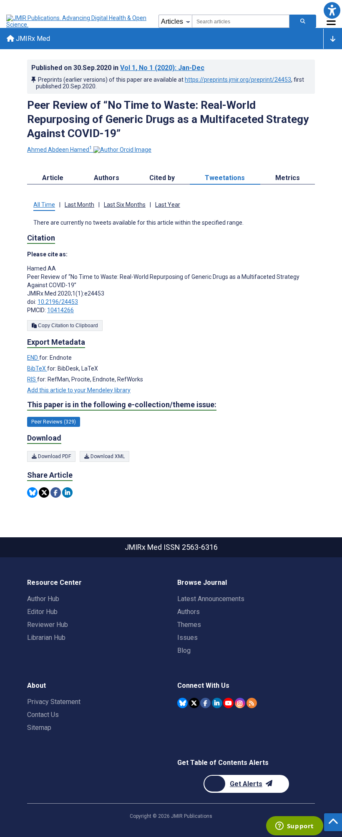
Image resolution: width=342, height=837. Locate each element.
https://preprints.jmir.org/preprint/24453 (238, 79)
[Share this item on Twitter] (44, 492)
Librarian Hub (46, 638)
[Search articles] (302, 21)
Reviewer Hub (47, 625)
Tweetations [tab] (225, 178)
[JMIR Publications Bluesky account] (182, 703)
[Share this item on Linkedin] (67, 492)
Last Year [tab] (167, 204)
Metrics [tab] (287, 178)
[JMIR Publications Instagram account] (240, 703)
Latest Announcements (210, 599)
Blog (184, 650)
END (33, 357)
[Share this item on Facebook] (55, 492)
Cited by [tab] (162, 178)
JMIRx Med (32, 39)
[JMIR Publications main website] (77, 21)
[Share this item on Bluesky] (32, 492)
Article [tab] (52, 178)
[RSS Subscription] (251, 703)
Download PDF (54, 456)
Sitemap (39, 728)
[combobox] (240, 21)
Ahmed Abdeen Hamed (59, 149)
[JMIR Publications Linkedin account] (217, 703)
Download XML (107, 456)
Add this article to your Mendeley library (79, 390)
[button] (331, 10)
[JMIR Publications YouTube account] (228, 703)
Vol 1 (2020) (162, 68)
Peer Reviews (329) (53, 422)
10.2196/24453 (58, 301)
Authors (188, 612)
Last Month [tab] (79, 204)
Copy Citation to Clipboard (67, 325)
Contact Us (43, 715)
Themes (189, 625)
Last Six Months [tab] (125, 204)
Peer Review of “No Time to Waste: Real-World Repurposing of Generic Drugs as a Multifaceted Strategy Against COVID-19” (168, 119)
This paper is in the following (121, 404)
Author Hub (43, 599)
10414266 (60, 310)
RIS (32, 379)
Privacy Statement (53, 702)
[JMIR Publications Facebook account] (205, 703)
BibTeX (37, 368)
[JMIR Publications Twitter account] (194, 703)
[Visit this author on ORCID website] (122, 149)
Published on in (117, 68)
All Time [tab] (44, 204)
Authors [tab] (106, 178)
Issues (187, 638)
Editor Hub (42, 612)
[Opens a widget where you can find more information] (294, 826)
